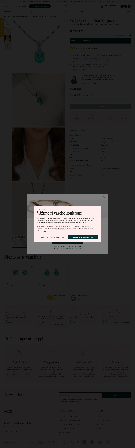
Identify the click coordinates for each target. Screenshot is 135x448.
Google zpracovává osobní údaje (75, 222)
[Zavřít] (104, 197)
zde (45, 231)
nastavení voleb (61, 229)
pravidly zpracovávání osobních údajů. (67, 248)
